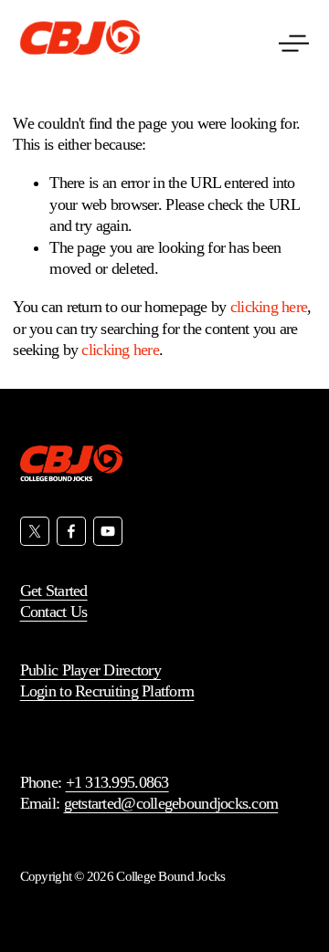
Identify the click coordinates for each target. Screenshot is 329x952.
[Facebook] (71, 531)
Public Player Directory (90, 670)
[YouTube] (107, 531)
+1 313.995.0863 (117, 782)
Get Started (54, 590)
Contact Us (54, 611)
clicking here (269, 307)
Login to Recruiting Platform (107, 691)
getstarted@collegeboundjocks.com (171, 803)
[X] (34, 531)
